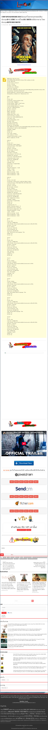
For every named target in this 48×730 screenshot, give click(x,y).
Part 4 (26, 481)
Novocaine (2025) (27, 557)
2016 (24, 709)
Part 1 (12, 481)
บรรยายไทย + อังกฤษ (31, 716)
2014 (19, 709)
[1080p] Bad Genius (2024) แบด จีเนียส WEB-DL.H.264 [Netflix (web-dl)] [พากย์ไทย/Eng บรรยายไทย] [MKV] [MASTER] (39, 564)
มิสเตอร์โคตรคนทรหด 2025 (32, 558)
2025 (8, 557)
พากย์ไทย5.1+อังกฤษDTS (12, 720)
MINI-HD (17, 557)
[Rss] (23, 727)
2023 (44, 709)
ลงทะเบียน (3, 615)
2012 (15, 709)
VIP (21, 24)
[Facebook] (24, 727)
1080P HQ (11, 709)
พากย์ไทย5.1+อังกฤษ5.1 (4, 720)
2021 (39, 709)
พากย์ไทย (2, 718)
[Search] (33, 601)
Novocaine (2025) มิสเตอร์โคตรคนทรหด (40, 557)
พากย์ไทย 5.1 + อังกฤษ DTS (25, 718)
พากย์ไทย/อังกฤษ (8, 718)
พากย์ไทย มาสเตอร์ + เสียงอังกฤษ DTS (23, 720)
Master (6, 11)
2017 (27, 709)
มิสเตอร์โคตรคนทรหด (23, 558)
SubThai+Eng (10, 713)
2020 (37, 709)
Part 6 (36, 481)
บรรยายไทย (22, 716)
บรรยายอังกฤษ (17, 716)
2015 (22, 709)
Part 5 (31, 481)
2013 (17, 709)
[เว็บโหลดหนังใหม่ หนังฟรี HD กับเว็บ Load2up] (24, 4)
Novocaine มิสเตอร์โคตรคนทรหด (7, 558)
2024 (1, 711)
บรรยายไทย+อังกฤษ (43, 716)
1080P (5, 557)
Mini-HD (15, 24)
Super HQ (18, 24)
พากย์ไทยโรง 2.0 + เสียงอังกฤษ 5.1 (40, 720)
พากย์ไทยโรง (32, 720)
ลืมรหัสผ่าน (4, 616)
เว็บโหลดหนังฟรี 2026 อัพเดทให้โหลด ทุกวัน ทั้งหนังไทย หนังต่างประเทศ (24, 728)
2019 (34, 709)
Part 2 (16, 481)
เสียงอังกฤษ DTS (3, 721)
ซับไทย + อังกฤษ (35, 713)
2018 (31, 709)
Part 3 (21, 481)
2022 (41, 709)
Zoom (29, 713)
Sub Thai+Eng (18, 713)
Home (2, 11)
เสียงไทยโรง (8, 721)
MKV (21, 557)
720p (1, 709)
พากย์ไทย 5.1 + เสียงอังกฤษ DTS (40, 718)
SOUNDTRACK (32, 711)
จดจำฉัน (10, 612)
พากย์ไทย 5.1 (14, 718)
